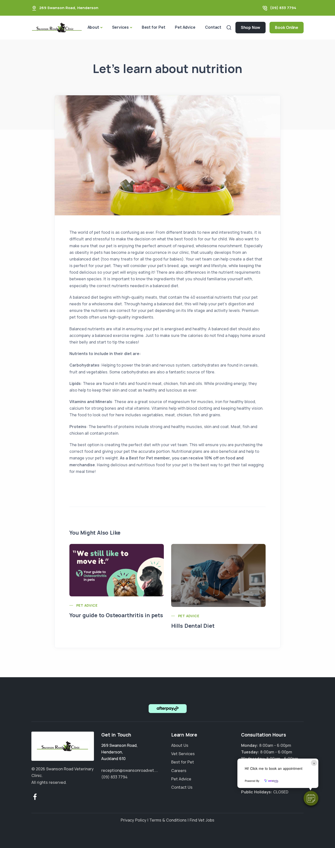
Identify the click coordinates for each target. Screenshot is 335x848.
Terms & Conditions (168, 820)
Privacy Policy (133, 820)
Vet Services (183, 753)
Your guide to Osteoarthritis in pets (116, 615)
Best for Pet (153, 27)
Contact (213, 27)
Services (120, 27)
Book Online (286, 27)
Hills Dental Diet (193, 625)
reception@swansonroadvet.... (129, 770)
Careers (178, 770)
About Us (179, 745)
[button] (311, 798)
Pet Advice (185, 27)
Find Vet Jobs (202, 820)
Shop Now (250, 27)
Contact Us (182, 787)
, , (119, 752)
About (93, 27)
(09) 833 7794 (283, 7)
